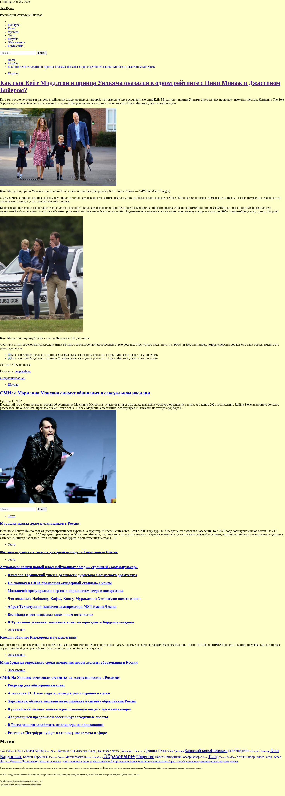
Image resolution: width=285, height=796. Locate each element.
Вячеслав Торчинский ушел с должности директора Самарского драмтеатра (72, 575)
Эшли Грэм (44, 761)
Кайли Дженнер (175, 751)
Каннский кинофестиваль (206, 750)
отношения (216, 761)
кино (86, 761)
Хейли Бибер (246, 757)
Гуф (73, 751)
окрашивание (203, 761)
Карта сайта (15, 45)
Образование (16, 42)
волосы (57, 761)
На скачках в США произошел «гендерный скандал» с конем (60, 583)
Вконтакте (64, 750)
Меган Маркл (74, 757)
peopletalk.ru (23, 371)
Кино (11, 28)
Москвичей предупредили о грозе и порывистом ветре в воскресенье (65, 591)
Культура (14, 25)
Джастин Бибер (86, 750)
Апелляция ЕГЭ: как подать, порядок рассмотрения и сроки (59, 693)
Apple (2, 751)
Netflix (21, 751)
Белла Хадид (35, 751)
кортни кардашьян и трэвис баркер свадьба (161, 761)
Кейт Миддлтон (238, 750)
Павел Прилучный (168, 757)
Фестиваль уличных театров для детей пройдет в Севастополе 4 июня (59, 552)
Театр (11, 35)
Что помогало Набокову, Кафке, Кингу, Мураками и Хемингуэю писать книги (74, 599)
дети (65, 761)
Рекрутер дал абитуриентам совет (36, 685)
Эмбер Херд (264, 757)
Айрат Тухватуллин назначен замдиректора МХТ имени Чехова (62, 606)
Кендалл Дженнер (259, 751)
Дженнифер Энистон (131, 751)
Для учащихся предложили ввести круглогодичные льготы (58, 717)
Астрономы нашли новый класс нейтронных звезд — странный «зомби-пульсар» (69, 567)
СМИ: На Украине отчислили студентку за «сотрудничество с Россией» (60, 677)
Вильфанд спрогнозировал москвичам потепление (50, 614)
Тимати (222, 757)
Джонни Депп (155, 751)
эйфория (234, 761)
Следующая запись (12, 378)
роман (226, 761)
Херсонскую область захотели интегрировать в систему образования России (72, 701)
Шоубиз (13, 39)
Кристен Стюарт (57, 757)
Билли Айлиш (51, 751)
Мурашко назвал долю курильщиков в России (39, 523)
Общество (145, 756)
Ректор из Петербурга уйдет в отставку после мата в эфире (57, 733)
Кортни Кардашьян (35, 757)
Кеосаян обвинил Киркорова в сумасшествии (38, 637)
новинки (191, 761)
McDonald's (11, 751)
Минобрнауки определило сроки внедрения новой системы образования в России (69, 662)
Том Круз (231, 757)
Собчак (203, 757)
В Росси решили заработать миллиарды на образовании (55, 725)
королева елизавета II (101, 761)
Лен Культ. (7, 8)
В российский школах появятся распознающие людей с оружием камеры (69, 709)
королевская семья (125, 761)
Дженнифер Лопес (108, 750)
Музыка (13, 32)
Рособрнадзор (190, 757)
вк (51, 761)
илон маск (75, 761)
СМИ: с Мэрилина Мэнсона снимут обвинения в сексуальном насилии (75, 392)
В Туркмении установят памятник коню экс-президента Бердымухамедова (71, 622)
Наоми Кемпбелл (93, 757)
